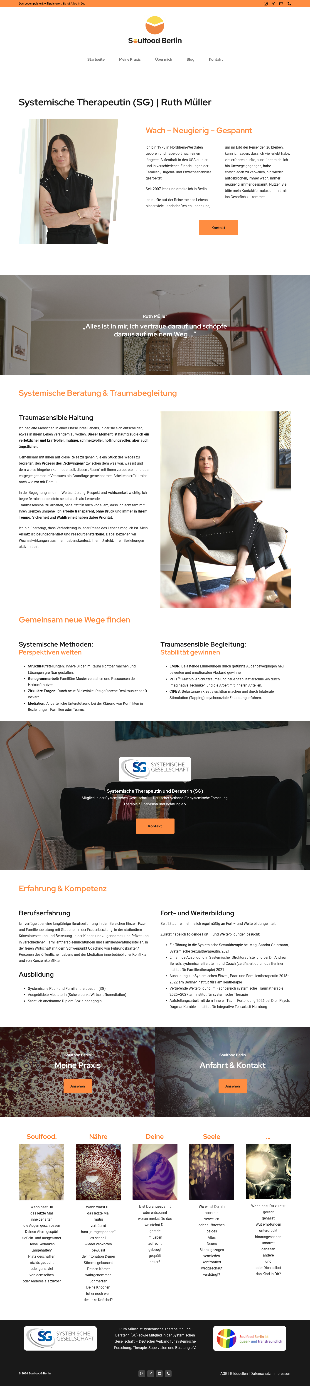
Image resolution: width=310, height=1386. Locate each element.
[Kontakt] (232, 1072)
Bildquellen (239, 1373)
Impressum (282, 1373)
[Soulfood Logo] (155, 16)
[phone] (289, 3)
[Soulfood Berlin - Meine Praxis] (77, 1072)
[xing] (273, 3)
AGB (223, 1373)
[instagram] (266, 3)
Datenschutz (261, 1373)
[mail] (281, 3)
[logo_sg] (155, 761)
